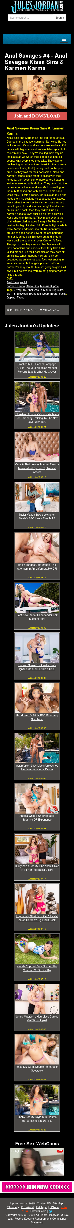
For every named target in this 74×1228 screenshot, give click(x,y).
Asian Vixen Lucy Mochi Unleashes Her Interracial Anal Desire (37, 767)
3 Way (17, 290)
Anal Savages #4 (17, 282)
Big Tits (11, 293)
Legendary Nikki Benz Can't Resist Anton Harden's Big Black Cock (37, 918)
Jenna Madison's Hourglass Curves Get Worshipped (37, 1018)
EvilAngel (41, 1207)
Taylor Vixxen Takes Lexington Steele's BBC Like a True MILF (37, 516)
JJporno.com (17, 1203)
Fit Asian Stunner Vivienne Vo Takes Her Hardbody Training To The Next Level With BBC (37, 418)
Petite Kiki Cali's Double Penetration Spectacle (37, 1068)
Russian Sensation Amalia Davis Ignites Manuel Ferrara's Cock (37, 667)
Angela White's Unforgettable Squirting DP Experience (37, 817)
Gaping (11, 297)
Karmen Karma (16, 286)
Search (59, 17)
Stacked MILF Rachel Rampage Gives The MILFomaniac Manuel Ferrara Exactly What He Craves (37, 367)
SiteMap (58, 1203)
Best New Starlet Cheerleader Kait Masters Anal (37, 617)
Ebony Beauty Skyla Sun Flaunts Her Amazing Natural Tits (37, 1118)
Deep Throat (49, 293)
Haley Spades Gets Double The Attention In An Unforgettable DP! (37, 566)
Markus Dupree (49, 286)
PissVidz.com (38, 1211)
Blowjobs (22, 293)
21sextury (13, 1207)
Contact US (44, 1203)
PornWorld (27, 1207)
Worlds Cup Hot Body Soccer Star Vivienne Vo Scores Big (37, 968)
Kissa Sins (32, 286)
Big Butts (57, 290)
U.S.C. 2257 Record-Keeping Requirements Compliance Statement (38, 1218)
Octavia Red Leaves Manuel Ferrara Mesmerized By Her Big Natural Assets (37, 468)
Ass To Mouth (42, 290)
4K (24, 290)
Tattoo (20, 297)
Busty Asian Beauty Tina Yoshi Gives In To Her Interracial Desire (37, 868)
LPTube (54, 1207)
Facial (62, 293)
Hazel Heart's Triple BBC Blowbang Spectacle (37, 717)
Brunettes (35, 293)
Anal (30, 290)
